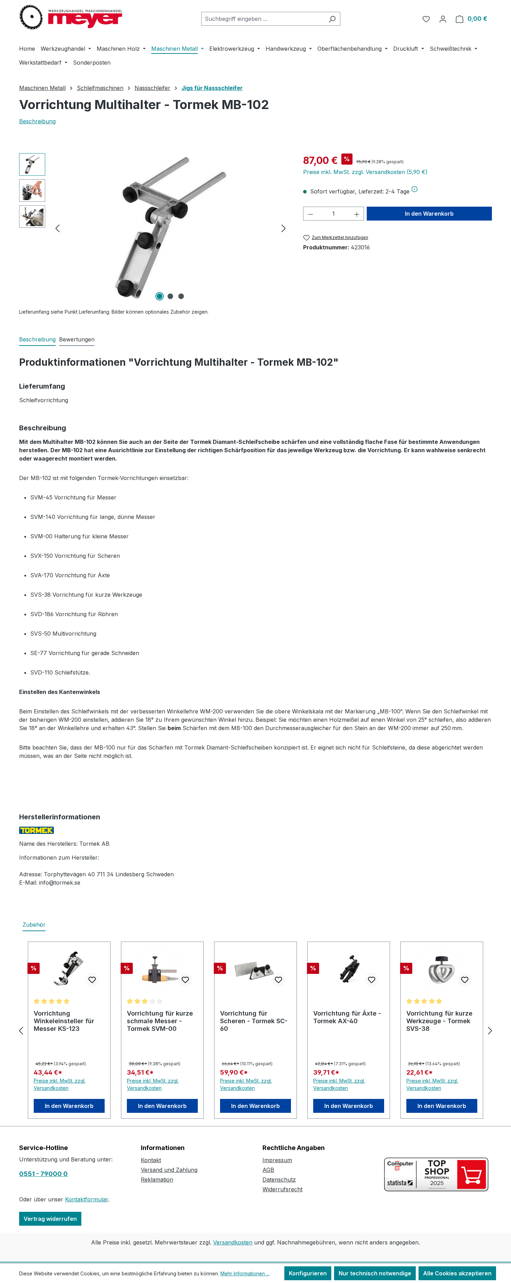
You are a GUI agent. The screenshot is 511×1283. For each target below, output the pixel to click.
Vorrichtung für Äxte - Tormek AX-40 (347, 1017)
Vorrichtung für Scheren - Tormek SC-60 (253, 1021)
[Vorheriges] (57, 228)
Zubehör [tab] (34, 924)
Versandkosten (232, 1242)
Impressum (277, 1160)
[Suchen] (332, 19)
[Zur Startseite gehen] (71, 17)
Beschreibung (37, 121)
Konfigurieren (308, 1273)
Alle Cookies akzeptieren (457, 1273)
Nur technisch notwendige (375, 1273)
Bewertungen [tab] (77, 339)
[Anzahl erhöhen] (357, 214)
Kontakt (151, 1160)
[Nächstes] (283, 228)
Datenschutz (279, 1179)
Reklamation (157, 1179)
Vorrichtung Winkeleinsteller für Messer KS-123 (64, 1021)
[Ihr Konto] (443, 19)
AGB (268, 1169)
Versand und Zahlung (169, 1169)
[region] (154, 228)
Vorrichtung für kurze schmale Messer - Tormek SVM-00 (160, 1021)
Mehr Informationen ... (244, 1273)
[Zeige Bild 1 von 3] (159, 296)
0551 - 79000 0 (43, 1173)
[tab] (37, 339)
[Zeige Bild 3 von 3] (181, 296)
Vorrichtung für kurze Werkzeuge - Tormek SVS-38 (439, 1021)
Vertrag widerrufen (50, 1218)
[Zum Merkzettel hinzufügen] (92, 980)
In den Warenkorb (429, 213)
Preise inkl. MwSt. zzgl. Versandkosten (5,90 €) (365, 171)
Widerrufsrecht (282, 1189)
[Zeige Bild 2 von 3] (170, 296)
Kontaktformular (86, 1199)
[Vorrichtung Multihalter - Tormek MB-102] (170, 228)
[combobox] (262, 19)
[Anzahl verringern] (310, 214)
